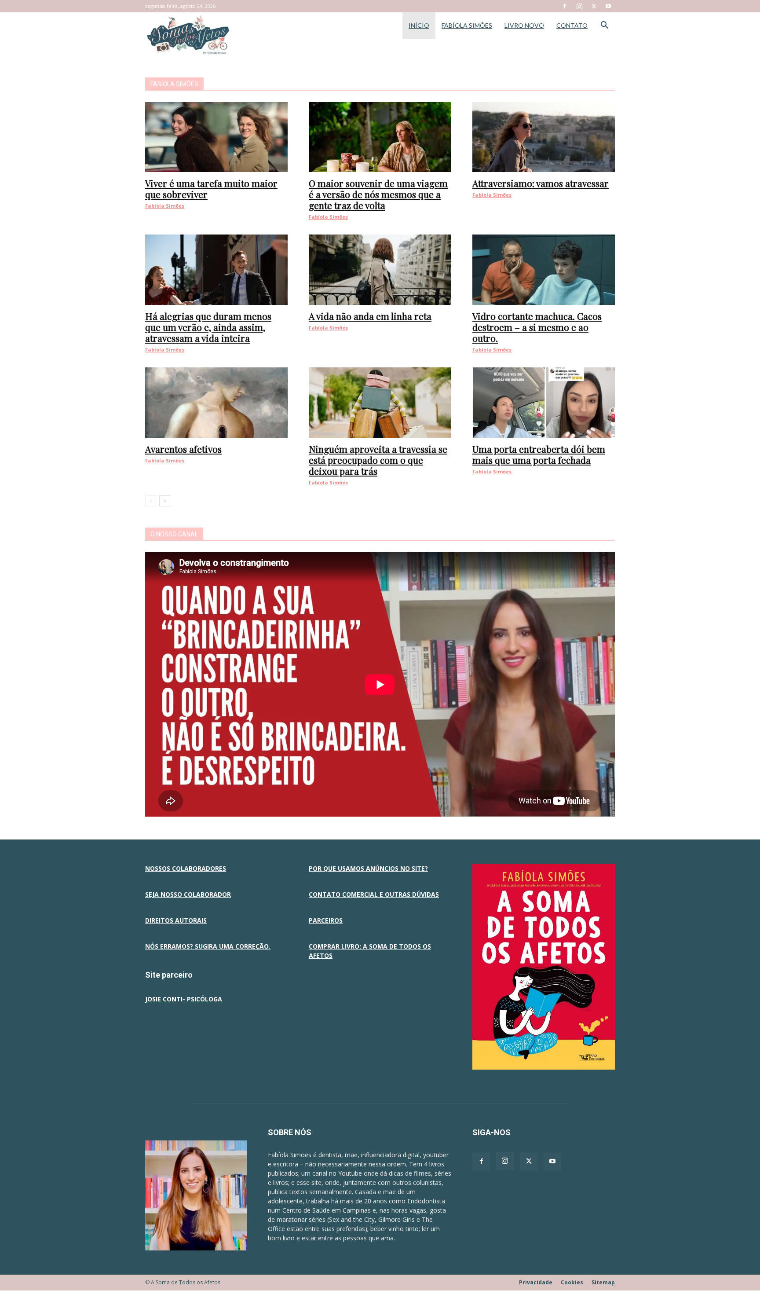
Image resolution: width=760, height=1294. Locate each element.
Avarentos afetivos (183, 449)
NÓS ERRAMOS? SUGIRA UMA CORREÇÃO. (207, 946)
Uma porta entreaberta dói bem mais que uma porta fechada (538, 454)
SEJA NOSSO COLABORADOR (188, 894)
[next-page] (164, 500)
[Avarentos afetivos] (216, 402)
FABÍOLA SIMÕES (467, 25)
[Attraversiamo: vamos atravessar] (543, 137)
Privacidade (535, 1282)
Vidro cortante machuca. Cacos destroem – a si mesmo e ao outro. (537, 327)
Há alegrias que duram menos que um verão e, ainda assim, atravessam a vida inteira (208, 327)
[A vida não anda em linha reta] (380, 270)
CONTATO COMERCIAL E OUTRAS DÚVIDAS (374, 894)
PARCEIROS (326, 920)
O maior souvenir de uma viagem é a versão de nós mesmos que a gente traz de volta (378, 194)
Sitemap (603, 1282)
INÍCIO (419, 25)
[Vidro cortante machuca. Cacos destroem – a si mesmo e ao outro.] (543, 270)
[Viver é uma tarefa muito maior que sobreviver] (216, 137)
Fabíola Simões (164, 205)
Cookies (572, 1282)
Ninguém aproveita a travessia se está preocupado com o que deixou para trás (378, 460)
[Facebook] (564, 6)
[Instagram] (579, 6)
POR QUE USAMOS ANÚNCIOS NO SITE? (368, 868)
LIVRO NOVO (524, 25)
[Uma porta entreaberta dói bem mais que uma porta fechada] (543, 402)
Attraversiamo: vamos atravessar (540, 183)
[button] (604, 26)
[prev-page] (150, 500)
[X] (593, 6)
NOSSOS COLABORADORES (185, 868)
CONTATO (572, 25)
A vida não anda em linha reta (370, 316)
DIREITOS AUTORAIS (176, 920)
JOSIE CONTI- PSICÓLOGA (183, 999)
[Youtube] (608, 6)
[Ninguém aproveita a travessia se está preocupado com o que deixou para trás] (380, 402)
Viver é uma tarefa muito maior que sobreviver (211, 188)
